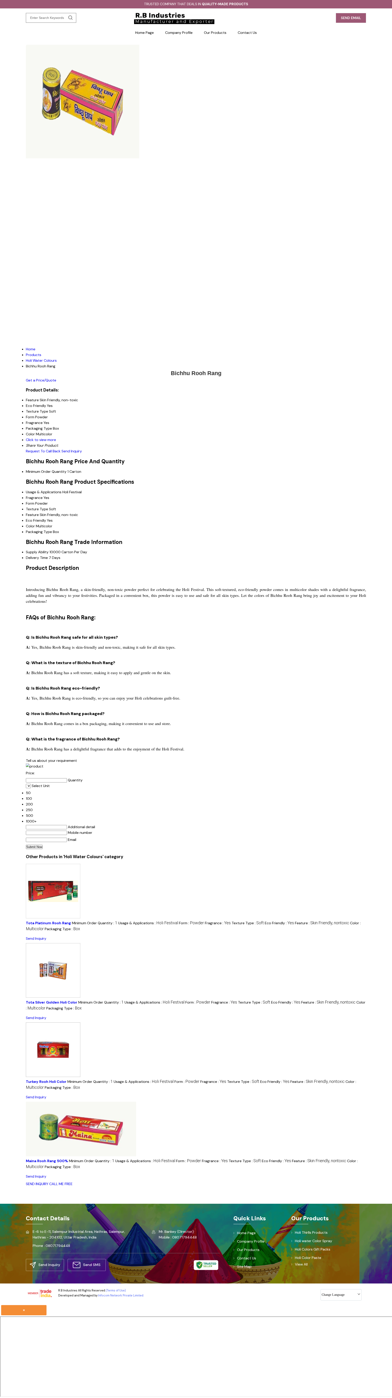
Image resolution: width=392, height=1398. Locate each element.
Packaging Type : (62, 929)
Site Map (244, 1266)
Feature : (322, 923)
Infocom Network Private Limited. (121, 1295)
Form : (191, 923)
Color (30, 526)
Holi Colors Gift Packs (312, 1249)
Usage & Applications (43, 492)
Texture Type (37, 509)
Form (30, 503)
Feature (32, 514)
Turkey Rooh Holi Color (46, 1081)
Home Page (144, 32)
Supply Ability (37, 552)
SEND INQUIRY (37, 1183)
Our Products (215, 32)
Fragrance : (218, 923)
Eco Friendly (36, 520)
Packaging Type (39, 531)
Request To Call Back (43, 451)
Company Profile (179, 32)
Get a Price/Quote (41, 380)
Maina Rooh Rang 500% (47, 1161)
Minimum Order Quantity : (94, 923)
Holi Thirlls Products (311, 1232)
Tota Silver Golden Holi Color (51, 1002)
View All (301, 1264)
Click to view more (41, 439)
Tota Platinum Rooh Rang (48, 923)
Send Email (351, 18)
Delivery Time (37, 557)
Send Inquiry (71, 451)
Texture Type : (248, 923)
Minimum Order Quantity (46, 471)
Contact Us (247, 32)
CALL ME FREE (61, 1183)
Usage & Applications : (148, 923)
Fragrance (34, 497)
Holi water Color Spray (313, 1241)
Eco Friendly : (279, 923)
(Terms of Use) (116, 1290)
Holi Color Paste (308, 1257)
